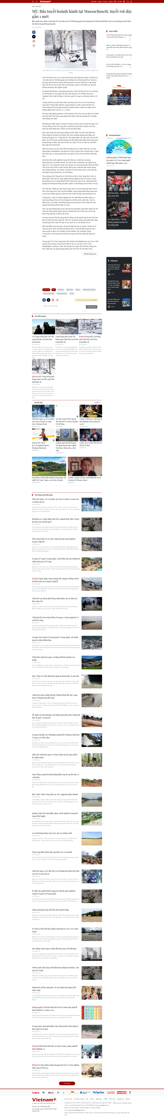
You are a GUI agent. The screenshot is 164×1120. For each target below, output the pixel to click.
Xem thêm (67, 1083)
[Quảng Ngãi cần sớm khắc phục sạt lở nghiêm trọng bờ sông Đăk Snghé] (92, 819)
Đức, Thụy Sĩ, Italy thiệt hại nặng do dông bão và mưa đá (55, 676)
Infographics (115, 135)
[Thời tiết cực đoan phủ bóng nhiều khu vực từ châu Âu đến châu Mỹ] (92, 604)
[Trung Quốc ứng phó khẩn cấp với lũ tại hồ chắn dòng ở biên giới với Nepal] (92, 1031)
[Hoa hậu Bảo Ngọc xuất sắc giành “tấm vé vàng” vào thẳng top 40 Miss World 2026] (126, 284)
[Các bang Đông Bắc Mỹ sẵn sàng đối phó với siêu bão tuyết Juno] (43, 326)
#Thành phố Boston (48, 293)
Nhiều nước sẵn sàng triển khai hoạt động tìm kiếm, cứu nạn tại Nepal (55, 969)
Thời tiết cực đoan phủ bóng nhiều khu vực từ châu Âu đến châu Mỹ (54, 599)
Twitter (34, 36)
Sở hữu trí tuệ (68, 1099)
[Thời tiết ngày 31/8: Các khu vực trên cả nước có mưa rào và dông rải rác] (92, 504)
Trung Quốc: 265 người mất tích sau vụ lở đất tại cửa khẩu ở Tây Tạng (119, 56)
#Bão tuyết (70, 289)
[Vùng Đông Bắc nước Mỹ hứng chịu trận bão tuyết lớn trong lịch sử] (67, 326)
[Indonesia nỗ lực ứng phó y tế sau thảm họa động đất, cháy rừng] (92, 993)
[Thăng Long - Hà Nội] (124, 1)
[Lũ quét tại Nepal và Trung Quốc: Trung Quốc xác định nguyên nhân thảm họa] (92, 643)
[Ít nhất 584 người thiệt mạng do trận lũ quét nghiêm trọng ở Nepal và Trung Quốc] (92, 896)
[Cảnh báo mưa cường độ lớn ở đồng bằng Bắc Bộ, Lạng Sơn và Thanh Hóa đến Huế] (92, 700)
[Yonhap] (85, 1092)
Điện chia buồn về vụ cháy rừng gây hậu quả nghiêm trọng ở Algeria (54, 540)
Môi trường (36, 6)
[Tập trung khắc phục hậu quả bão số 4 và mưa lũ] (92, 857)
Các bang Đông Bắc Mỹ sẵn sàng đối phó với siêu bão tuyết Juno (43, 339)
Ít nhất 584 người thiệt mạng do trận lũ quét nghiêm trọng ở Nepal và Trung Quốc (54, 892)
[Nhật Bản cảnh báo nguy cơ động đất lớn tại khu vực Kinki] (92, 662)
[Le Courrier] (111, 1092)
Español (110, 1)
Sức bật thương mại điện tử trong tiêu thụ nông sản (114, 301)
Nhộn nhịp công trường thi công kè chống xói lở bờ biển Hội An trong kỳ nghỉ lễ (55, 580)
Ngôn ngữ (98, 1099)
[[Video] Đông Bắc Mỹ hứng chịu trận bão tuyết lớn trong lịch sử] (90, 326)
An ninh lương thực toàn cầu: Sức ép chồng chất (52, 833)
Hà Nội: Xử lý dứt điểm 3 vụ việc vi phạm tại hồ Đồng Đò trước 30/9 (118, 65)
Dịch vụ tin (112, 1099)
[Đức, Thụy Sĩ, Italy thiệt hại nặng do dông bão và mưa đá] (92, 681)
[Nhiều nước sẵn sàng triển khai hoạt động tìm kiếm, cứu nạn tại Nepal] (92, 973)
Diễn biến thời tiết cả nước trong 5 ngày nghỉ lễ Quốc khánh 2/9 (55, 1047)
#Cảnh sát (46, 289)
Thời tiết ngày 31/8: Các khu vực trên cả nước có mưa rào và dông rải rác (55, 500)
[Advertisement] (70, 270)
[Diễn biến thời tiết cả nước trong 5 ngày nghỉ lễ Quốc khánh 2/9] (92, 1051)
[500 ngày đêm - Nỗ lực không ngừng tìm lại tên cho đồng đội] (119, 209)
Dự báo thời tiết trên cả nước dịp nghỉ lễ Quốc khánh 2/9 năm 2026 (54, 1008)
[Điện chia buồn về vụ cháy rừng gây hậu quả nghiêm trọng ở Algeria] (92, 544)
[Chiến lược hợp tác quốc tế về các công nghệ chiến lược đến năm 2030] (119, 146)
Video (112, 172)
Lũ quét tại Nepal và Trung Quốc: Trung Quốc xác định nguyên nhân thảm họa (55, 638)
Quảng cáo (120, 1099)
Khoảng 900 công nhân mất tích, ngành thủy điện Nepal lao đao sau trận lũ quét (55, 520)
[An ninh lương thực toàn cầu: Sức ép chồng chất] (92, 838)
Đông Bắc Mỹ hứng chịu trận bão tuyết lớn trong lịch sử (90, 339)
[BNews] (43, 1092)
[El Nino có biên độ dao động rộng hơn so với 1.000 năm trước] (92, 934)
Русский (120, 1)
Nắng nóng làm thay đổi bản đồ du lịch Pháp (50, 909)
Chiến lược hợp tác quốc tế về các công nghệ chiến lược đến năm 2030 (118, 160)
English (99, 1)
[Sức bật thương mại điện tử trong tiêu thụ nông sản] (126, 302)
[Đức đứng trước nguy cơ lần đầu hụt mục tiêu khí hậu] (92, 954)
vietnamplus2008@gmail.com (76, 1110)
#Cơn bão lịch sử (62, 293)
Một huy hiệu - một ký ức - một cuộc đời (119, 194)
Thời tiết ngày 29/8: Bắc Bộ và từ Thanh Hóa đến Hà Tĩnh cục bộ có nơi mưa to (55, 872)
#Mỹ (53, 289)
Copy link (34, 45)
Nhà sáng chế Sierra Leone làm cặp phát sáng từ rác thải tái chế (114, 268)
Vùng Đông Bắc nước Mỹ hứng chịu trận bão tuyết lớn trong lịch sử (67, 339)
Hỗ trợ (92, 1099)
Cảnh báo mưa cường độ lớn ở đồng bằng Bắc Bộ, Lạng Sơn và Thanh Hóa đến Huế (54, 696)
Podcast (114, 261)
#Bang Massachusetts (89, 289)
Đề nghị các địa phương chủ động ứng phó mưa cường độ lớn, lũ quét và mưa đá (56, 716)
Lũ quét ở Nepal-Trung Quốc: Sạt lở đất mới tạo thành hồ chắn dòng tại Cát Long (56, 560)
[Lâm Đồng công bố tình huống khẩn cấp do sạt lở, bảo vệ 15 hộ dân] (92, 780)
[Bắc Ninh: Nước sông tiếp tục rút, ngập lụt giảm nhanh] (92, 800)
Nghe (112, 274)
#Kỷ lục (78, 289)
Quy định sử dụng (79, 1099)
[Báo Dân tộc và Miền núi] (34, 1092)
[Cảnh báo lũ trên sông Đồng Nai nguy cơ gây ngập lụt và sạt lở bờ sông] (92, 623)
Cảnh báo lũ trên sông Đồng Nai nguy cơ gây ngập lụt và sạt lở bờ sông (55, 618)
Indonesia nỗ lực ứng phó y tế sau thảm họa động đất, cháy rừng (54, 988)
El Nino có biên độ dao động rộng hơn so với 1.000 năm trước (55, 930)
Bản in (34, 41)
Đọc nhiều (113, 31)
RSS (87, 1099)
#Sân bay (61, 289)
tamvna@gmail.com (103, 1105)
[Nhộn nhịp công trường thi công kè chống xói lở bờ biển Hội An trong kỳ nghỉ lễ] (92, 584)
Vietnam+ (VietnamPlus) (45, 1)
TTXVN (105, 1099)
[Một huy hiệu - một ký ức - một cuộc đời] (119, 183)
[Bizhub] (51, 1092)
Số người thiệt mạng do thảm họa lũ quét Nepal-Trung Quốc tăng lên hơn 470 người (119, 76)
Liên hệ (128, 1099)
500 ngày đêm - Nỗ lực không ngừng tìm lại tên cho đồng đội (118, 222)
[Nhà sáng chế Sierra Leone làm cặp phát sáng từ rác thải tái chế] (126, 268)
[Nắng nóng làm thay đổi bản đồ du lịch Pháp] (92, 915)
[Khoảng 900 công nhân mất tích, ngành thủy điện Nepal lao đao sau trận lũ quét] (92, 524)
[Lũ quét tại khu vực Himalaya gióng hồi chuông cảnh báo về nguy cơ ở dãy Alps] (92, 740)
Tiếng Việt (93, 1)
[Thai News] (63, 1092)
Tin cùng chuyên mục (44, 495)
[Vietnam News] (98, 1092)
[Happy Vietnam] (72, 1092)
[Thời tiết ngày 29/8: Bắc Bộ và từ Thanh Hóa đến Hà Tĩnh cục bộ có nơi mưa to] (92, 876)
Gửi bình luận (92, 307)
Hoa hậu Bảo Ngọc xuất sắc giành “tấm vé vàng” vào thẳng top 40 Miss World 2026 (114, 285)
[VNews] (130, 1092)
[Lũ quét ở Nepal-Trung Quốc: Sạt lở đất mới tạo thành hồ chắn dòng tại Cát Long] (92, 564)
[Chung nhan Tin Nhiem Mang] (122, 1103)
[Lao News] (58, 1092)
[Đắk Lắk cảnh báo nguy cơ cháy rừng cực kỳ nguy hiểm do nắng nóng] (92, 760)
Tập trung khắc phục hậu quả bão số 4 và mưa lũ (52, 852)
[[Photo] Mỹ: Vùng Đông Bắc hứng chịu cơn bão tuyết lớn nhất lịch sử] (43, 366)
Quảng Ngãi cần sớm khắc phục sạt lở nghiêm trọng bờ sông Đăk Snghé (55, 814)
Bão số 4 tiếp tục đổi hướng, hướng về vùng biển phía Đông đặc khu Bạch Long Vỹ (119, 47)
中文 (115, 1)
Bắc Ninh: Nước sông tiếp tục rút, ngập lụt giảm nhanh (55, 794)
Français (105, 1)
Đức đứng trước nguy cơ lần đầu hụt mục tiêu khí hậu (54, 948)
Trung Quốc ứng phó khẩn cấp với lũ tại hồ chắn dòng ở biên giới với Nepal (55, 1027)
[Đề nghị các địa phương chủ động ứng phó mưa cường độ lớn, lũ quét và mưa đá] (92, 720)
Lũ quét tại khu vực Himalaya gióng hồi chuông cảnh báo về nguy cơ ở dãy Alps (56, 736)
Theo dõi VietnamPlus (82, 300)
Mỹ (72, 293)
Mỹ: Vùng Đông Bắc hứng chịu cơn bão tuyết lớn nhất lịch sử (43, 379)
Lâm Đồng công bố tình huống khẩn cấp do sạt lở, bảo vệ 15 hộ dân (55, 776)
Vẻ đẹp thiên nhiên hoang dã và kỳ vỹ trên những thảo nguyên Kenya (55, 1066)
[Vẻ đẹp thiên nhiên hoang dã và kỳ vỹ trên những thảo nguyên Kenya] (92, 1070)
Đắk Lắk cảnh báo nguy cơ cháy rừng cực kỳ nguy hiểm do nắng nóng (54, 756)
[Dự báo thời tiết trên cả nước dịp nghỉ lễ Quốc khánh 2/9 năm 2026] (92, 1013)
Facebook (34, 32)
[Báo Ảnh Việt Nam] (121, 1092)
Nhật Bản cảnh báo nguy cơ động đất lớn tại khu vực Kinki (53, 658)
